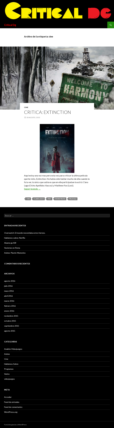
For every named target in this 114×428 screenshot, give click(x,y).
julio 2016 (8, 286)
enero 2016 (9, 311)
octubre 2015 (10, 321)
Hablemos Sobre (11, 364)
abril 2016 (8, 296)
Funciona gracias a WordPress (15, 425)
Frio (49, 199)
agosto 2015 (9, 331)
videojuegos (9, 379)
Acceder (8, 397)
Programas (8, 369)
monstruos (60, 199)
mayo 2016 (9, 291)
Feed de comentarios (13, 407)
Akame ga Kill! (10, 243)
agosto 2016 (9, 281)
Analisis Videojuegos (13, 349)
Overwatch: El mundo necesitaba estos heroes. (24, 233)
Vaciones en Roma (12, 248)
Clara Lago (39, 199)
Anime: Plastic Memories (15, 253)
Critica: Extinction (47, 112)
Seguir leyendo (32, 188)
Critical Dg (10, 24)
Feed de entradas (11, 402)
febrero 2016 (10, 306)
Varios (7, 374)
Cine (26, 107)
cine (28, 199)
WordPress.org (10, 412)
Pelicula (72, 199)
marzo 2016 (9, 301)
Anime (7, 354)
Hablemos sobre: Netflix (14, 238)
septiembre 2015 (11, 326)
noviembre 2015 (11, 316)
